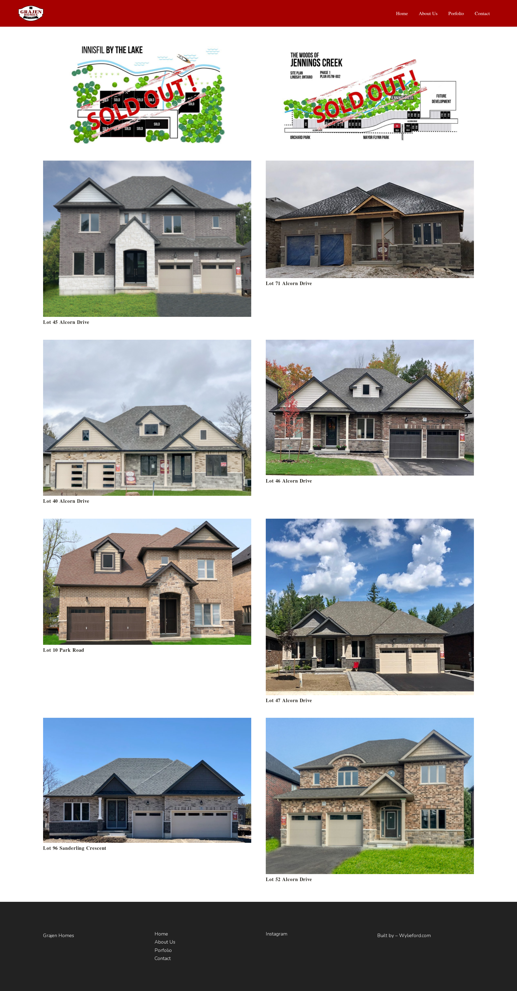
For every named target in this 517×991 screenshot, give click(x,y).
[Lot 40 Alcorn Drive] (147, 344)
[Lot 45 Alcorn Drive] (147, 165)
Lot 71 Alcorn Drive (289, 283)
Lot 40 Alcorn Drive (66, 500)
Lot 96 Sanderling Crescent (74, 847)
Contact (163, 958)
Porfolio (163, 950)
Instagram (276, 934)
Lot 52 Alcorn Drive (289, 879)
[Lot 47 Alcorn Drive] (370, 523)
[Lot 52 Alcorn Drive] (370, 722)
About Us (165, 942)
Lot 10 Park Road (63, 649)
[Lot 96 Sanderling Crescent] (147, 722)
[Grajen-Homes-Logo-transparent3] (31, 13)
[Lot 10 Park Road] (147, 523)
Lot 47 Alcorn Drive (289, 700)
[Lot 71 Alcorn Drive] (370, 165)
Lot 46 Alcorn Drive (289, 480)
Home (161, 934)
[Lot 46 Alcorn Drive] (370, 344)
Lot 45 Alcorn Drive (66, 321)
